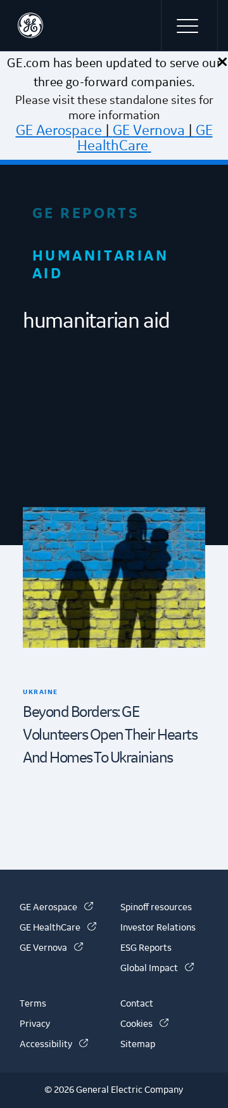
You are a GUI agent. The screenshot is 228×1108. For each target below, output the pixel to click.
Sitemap (137, 1045)
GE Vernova (149, 130)
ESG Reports (146, 948)
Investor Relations (158, 928)
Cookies (144, 1024)
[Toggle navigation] (189, 25)
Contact (136, 1004)
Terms (33, 1004)
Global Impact (157, 968)
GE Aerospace (59, 130)
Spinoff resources (156, 908)
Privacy (35, 1024)
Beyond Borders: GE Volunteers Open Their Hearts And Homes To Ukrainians (110, 735)
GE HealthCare (145, 138)
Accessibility (54, 1045)
